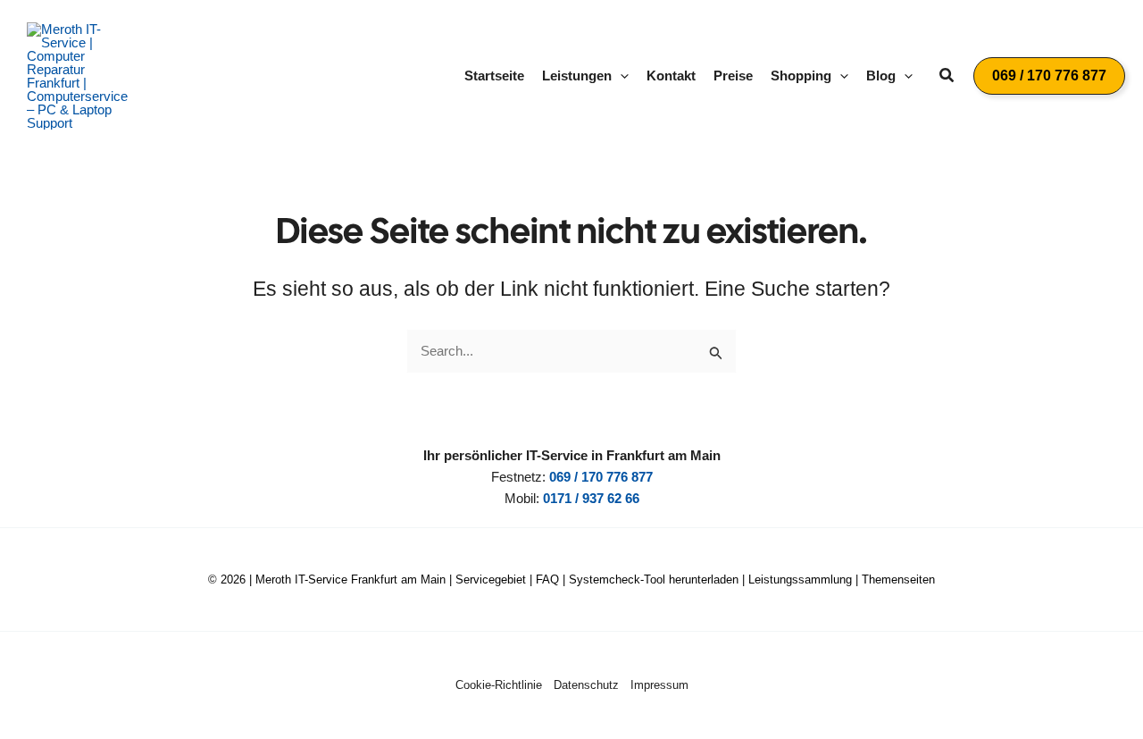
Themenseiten (898, 579)
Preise (733, 75)
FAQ (547, 579)
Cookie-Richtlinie (498, 685)
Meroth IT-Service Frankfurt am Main (350, 579)
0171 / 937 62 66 (591, 498)
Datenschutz (586, 685)
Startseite (494, 75)
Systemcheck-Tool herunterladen (653, 579)
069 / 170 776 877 (601, 476)
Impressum (659, 685)
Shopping (801, 75)
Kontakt (671, 75)
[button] (620, 76)
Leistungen (577, 75)
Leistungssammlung (800, 579)
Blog (881, 75)
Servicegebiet (490, 579)
